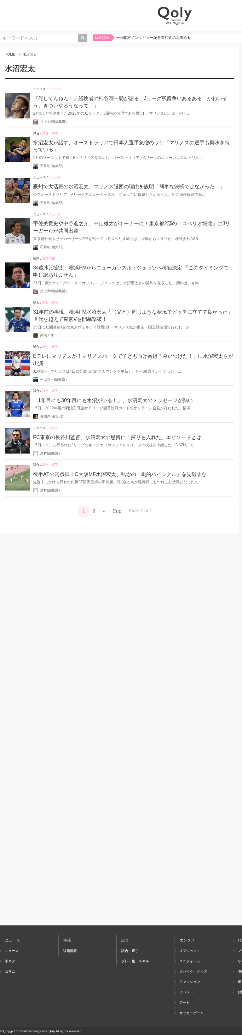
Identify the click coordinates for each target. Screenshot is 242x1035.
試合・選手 (50, 133)
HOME (10, 54)
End (117, 511)
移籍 (36, 258)
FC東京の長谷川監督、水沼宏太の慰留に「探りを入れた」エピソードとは (117, 437)
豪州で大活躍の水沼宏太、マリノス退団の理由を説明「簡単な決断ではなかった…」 (129, 186)
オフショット (189, 951)
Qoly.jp (8, 1031)
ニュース (39, 89)
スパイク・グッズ (193, 971)
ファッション (189, 982)
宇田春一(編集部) (53, 379)
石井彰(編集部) (51, 166)
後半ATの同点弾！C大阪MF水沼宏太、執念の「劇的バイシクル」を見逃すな (120, 474)
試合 (36, 133)
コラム (10, 971)
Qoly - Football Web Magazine (174, 15)
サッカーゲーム (191, 1013)
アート (184, 1002)
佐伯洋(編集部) (51, 416)
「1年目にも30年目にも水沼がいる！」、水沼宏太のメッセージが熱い (113, 400)
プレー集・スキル (135, 961)
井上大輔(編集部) (53, 121)
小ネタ (53, 428)
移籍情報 (48, 258)
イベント (186, 992)
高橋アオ (47, 335)
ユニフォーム (189, 961)
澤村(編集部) (50, 453)
